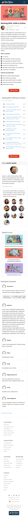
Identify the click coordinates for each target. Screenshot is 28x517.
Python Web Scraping (8, 84)
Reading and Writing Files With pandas (14, 246)
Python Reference (8, 431)
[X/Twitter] (11, 495)
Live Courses (7, 449)
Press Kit (6, 487)
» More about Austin (7, 186)
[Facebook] (16, 495)
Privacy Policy (11, 497)
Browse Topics (7, 447)
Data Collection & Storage (9, 78)
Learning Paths (7, 443)
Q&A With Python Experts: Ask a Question (13, 67)
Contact (17, 499)
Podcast (6, 459)
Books (5, 451)
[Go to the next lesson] (14, 12)
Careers (6, 485)
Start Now (14, 90)
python (17, 29)
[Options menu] (25, 27)
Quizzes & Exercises (9, 445)
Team (5, 477)
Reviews (18, 467)
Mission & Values (8, 479)
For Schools (19, 465)
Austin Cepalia (10, 26)
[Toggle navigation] (24, 2)
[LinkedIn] (14, 495)
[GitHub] (19, 495)
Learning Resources (9, 427)
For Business (19, 463)
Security (13, 499)
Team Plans (19, 461)
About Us (6, 475)
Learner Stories (7, 467)
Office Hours (7, 465)
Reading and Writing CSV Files (14, 275)
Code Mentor (7, 429)
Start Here (6, 424)
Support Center (7, 435)
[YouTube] (9, 495)
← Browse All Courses (6, 413)
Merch (5, 489)
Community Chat (8, 463)
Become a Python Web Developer (11, 76)
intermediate (11, 29)
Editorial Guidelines (9, 481)
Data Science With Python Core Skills (12, 80)
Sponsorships (7, 483)
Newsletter (6, 461)
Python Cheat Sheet (9, 433)
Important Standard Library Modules (12, 82)
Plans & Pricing (20, 459)
